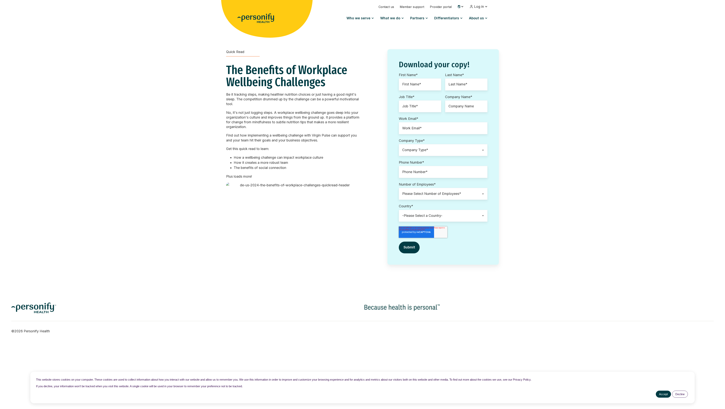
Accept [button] (663, 394)
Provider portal (441, 7)
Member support (412, 7)
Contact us (386, 7)
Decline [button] (680, 394)
